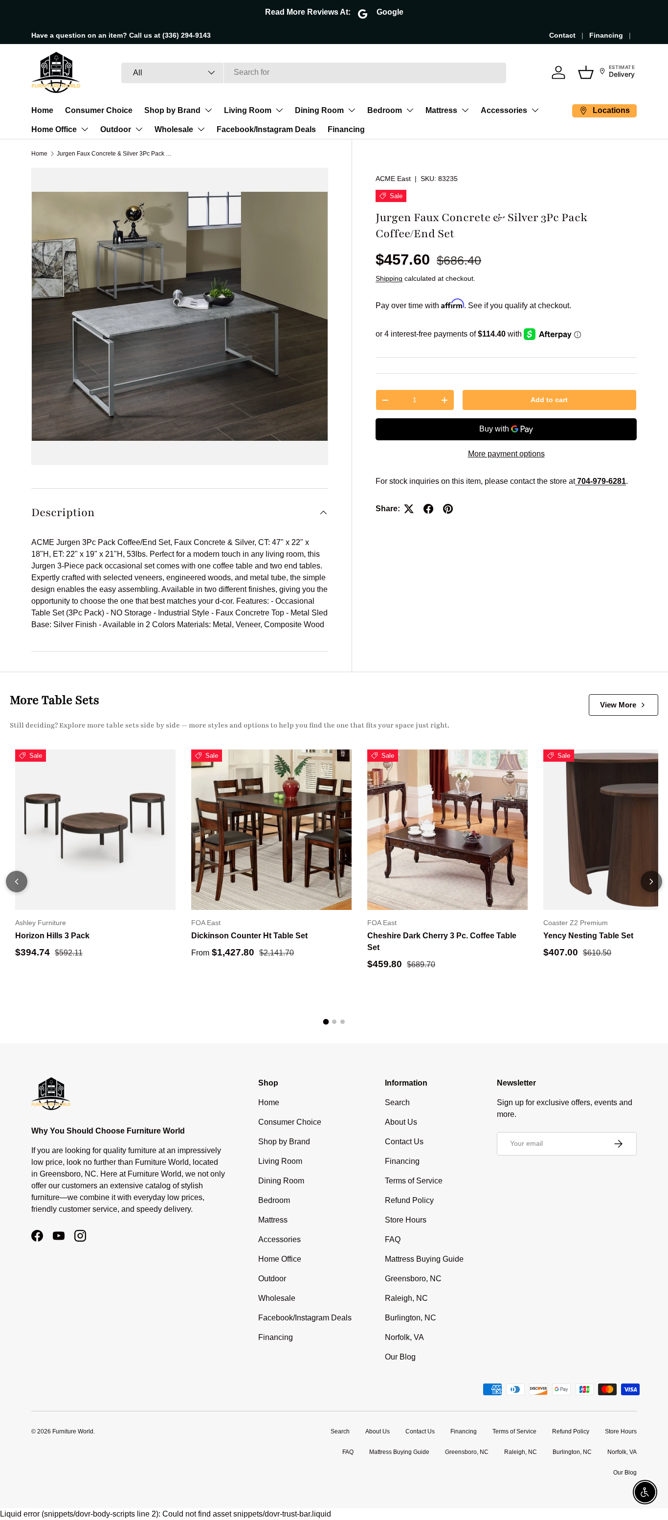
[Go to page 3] (342, 1022)
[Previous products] (16, 881)
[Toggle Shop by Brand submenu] (208, 110)
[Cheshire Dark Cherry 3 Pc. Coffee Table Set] (447, 829)
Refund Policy (409, 1200)
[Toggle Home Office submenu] (84, 129)
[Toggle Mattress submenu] (465, 110)
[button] (586, 72)
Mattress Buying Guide (424, 1259)
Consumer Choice (99, 110)
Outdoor (115, 129)
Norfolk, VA (404, 1337)
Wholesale (174, 129)
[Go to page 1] (326, 1022)
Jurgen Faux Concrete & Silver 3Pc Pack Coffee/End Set (115, 153)
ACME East (393, 178)
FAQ (393, 1239)
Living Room (247, 110)
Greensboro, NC (413, 1278)
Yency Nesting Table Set (588, 935)
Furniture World (72, 1431)
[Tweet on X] (409, 509)
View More (618, 705)
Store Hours (405, 1220)
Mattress (441, 110)
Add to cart (549, 400)
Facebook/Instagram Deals (266, 129)
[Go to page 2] (334, 1022)
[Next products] (651, 881)
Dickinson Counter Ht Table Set (249, 935)
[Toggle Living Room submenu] (279, 110)
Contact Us (404, 1141)
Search (397, 1102)
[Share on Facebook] (428, 509)
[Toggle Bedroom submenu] (410, 110)
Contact (562, 35)
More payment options (506, 454)
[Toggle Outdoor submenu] (139, 129)
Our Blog (400, 1357)
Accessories (504, 110)
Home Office (54, 129)
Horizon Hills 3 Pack (52, 935)
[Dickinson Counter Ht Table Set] (271, 829)
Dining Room (319, 110)
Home (42, 110)
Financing (606, 35)
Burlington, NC (410, 1318)
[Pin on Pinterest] (448, 509)
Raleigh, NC (406, 1298)
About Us (401, 1122)
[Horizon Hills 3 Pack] (95, 829)
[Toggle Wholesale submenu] (201, 129)
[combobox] (313, 72)
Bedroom (384, 110)
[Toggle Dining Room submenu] (351, 110)
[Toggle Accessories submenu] (535, 110)
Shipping (389, 278)
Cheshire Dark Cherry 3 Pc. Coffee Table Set (441, 941)
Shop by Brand (172, 110)
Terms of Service (414, 1181)
